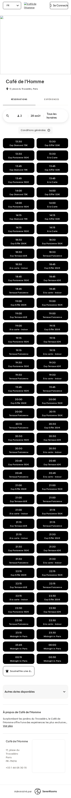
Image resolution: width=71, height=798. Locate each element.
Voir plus (8, 725)
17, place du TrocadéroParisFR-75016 (12, 756)
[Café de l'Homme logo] (35, 5)
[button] (35, 115)
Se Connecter (60, 5)
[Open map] (48, 756)
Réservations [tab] (19, 99)
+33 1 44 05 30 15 (16, 767)
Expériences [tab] (51, 99)
